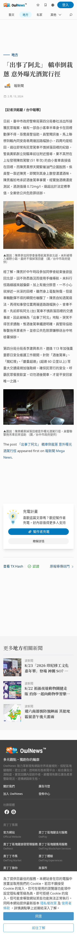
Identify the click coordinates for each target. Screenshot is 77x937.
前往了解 (38, 928)
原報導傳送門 (60, 566)
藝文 (11, 15)
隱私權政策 (48, 903)
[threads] (13, 811)
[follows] (38, 5)
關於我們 (9, 786)
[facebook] (6, 812)
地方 (25, 15)
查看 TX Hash (13, 566)
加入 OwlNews (13, 794)
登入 (65, 5)
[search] (71, 15)
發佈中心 (44, 794)
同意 (38, 916)
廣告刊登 (44, 786)
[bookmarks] (45, 5)
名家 (39, 15)
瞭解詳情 (38, 541)
